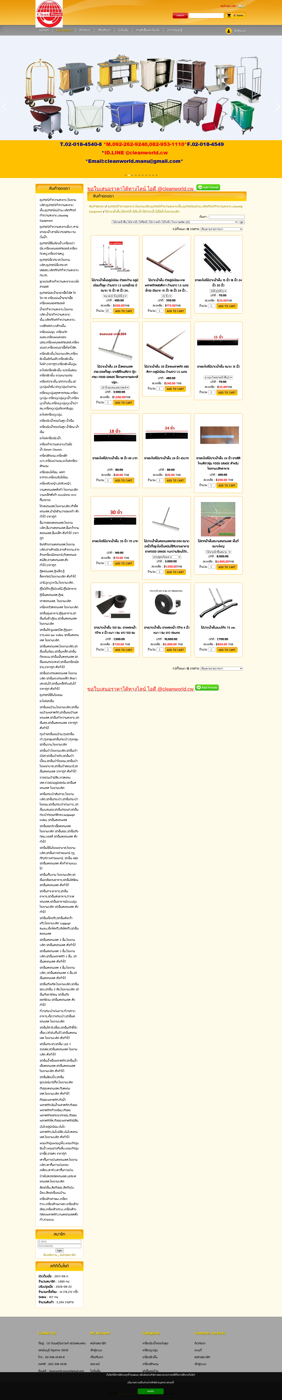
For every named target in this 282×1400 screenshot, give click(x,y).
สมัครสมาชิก (228, 6)
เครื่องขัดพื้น (150, 1357)
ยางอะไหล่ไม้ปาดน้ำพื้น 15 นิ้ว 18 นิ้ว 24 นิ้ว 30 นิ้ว (218, 283)
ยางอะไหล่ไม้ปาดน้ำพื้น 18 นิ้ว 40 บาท (115, 458)
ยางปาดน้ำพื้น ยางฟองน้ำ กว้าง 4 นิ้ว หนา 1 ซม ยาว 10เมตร (166, 630)
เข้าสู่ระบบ (240, 31)
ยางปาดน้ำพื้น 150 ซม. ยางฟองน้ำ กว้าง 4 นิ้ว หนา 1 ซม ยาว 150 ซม (115, 630)
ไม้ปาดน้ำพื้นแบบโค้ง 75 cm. (218, 627)
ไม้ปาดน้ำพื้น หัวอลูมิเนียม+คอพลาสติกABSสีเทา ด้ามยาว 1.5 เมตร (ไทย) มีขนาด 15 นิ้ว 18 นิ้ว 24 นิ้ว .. (166, 285)
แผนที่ (198, 1350)
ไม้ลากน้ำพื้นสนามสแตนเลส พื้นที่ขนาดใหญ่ (218, 544)
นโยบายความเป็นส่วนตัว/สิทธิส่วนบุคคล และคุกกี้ (150, 1383)
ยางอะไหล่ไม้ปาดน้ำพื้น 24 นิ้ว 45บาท (166, 458)
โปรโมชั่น (95, 1371)
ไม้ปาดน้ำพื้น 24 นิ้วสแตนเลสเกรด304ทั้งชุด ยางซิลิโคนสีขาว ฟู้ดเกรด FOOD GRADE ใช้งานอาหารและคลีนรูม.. (115, 374)
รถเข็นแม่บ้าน (150, 1371)
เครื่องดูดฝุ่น (150, 1350)
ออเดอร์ (95, 1364)
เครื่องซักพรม (151, 1364)
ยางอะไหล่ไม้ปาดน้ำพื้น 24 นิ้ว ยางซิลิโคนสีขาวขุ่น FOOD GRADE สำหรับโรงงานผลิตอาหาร (218, 463)
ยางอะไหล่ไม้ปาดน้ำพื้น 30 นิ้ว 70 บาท (115, 541)
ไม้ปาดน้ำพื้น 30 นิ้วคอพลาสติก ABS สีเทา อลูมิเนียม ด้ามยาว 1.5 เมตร (166, 369)
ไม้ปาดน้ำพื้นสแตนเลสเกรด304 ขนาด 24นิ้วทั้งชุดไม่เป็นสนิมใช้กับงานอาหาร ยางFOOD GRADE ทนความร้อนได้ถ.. (166, 546)
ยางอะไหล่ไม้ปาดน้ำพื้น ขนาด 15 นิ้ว (218, 366)
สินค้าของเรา (103, 196)
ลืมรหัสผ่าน (50, 1255)
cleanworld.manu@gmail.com (66, 1371)
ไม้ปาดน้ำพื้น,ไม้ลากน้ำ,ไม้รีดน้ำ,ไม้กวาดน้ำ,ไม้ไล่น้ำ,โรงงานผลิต (142, 211)
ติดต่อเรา (200, 1343)
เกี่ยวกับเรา (96, 1357)
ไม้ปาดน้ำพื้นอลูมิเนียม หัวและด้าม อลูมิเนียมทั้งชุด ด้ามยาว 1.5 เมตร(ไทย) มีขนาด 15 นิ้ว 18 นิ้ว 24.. (115, 285)
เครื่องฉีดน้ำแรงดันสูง (155, 1343)
